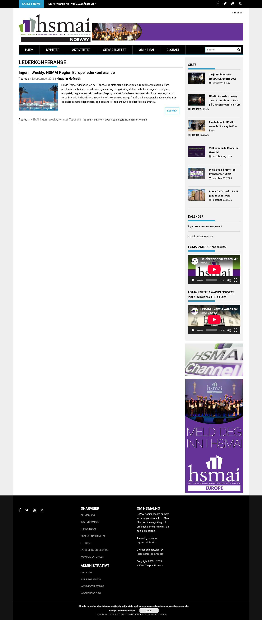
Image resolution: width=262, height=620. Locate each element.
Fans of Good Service (94, 549)
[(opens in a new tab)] (197, 79)
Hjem (29, 50)
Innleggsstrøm (91, 579)
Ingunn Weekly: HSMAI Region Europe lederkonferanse (67, 72)
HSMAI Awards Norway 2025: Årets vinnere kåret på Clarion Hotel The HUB (93, 3)
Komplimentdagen (92, 556)
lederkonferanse (138, 119)
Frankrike (96, 119)
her (211, 236)
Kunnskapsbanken (93, 536)
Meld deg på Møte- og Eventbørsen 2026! (222, 171)
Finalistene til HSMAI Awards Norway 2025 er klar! (223, 126)
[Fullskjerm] (235, 280)
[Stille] (229, 280)
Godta (149, 610)
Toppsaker (75, 119)
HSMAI (35, 119)
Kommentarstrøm (92, 586)
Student (86, 543)
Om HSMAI (146, 50)
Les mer (172, 110)
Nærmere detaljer (126, 610)
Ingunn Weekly (48, 119)
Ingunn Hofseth (69, 78)
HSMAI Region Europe (115, 119)
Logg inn (86, 572)
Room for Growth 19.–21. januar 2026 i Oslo (224, 193)
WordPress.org (91, 593)
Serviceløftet (114, 50)
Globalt (172, 50)
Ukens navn (88, 529)
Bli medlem (88, 515)
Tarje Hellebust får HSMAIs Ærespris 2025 (222, 76)
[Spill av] (193, 280)
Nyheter (52, 50)
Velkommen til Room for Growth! (223, 150)
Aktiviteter (81, 50)
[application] (214, 269)
